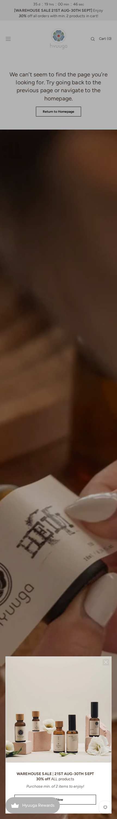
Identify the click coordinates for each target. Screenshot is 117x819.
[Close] (106, 662)
